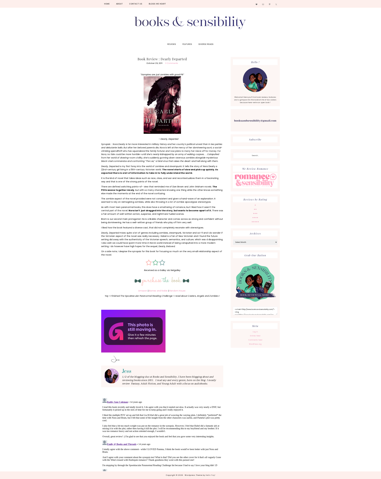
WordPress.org (255, 344)
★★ (255, 209)
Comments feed (255, 340)
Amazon (142, 290)
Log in (255, 332)
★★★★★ (255, 221)
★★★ (255, 213)
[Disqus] (162, 434)
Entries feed (255, 336)
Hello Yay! (210, 475)
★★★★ (255, 217)
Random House (177, 290)
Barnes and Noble (158, 290)
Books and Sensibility (190, 24)
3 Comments (171, 63)
